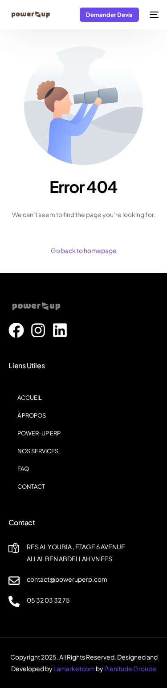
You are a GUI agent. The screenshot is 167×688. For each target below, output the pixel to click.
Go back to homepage (84, 250)
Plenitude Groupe (130, 668)
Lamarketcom (74, 668)
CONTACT (31, 486)
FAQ (23, 468)
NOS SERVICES (37, 451)
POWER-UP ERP (39, 433)
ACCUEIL (29, 397)
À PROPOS (31, 415)
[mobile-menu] (153, 14)
